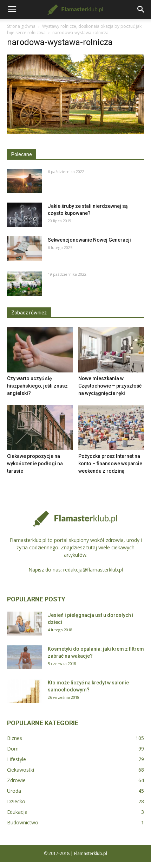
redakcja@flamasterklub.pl (93, 569)
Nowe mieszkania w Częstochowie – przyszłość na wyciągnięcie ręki (110, 386)
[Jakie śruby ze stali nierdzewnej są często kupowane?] (24, 215)
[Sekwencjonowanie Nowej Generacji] (24, 248)
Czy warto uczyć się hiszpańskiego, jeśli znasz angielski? (37, 386)
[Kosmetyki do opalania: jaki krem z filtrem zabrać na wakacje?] (24, 657)
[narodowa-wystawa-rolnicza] (75, 132)
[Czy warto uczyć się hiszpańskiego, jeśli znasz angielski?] (40, 349)
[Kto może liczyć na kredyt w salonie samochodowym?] (24, 691)
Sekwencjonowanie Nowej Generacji (89, 240)
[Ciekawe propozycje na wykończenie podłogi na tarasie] (40, 427)
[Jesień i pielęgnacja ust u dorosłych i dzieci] (24, 624)
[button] (141, 9)
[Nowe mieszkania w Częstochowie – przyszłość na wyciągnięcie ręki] (111, 349)
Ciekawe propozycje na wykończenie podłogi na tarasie (35, 463)
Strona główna (21, 26)
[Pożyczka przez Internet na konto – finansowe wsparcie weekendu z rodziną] (111, 427)
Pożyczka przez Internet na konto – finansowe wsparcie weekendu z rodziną (110, 463)
